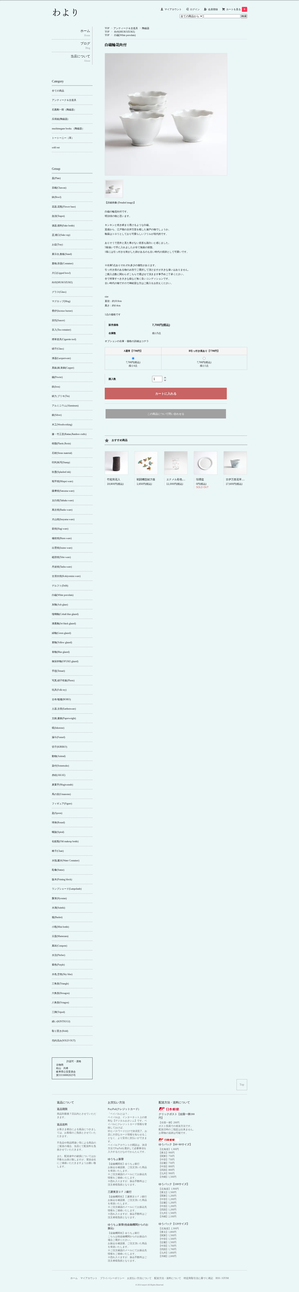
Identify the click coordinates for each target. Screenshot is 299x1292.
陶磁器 (145, 28)
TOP (107, 28)
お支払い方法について (139, 1278)
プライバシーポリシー (112, 1278)
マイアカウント (173, 9)
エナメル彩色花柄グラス (180, 479)
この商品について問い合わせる (165, 413)
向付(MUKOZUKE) (124, 31)
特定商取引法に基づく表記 (198, 1278)
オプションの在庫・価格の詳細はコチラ (127, 341)
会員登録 (213, 9)
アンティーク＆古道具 (125, 28)
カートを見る (235, 9)
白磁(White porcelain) (125, 35)
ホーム (74, 1278)
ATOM (225, 1278)
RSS (218, 1278)
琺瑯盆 (200, 479)
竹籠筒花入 (113, 479)
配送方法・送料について (167, 1278)
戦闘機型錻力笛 (146, 479)
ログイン (195, 9)
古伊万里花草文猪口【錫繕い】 (244, 479)
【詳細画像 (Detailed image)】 (120, 202)
